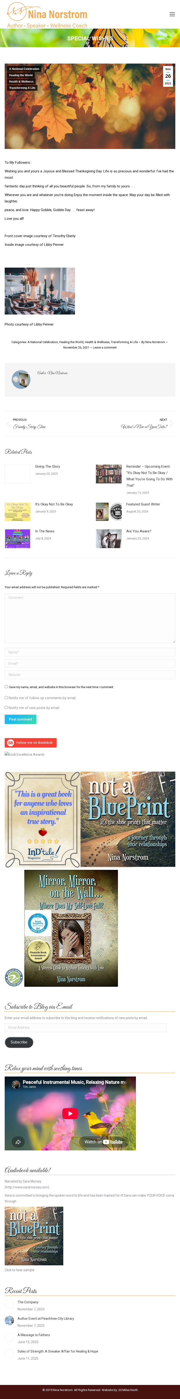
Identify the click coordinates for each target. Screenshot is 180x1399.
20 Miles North (128, 1390)
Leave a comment (105, 347)
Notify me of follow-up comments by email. (42, 698)
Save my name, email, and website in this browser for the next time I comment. (61, 687)
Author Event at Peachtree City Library (46, 1318)
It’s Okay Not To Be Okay (54, 504)
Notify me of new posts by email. (34, 708)
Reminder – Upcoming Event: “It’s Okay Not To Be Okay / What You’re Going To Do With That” (149, 476)
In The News (44, 531)
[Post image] (17, 474)
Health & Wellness (21, 81)
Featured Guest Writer (143, 504)
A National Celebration (24, 69)
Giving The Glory (47, 466)
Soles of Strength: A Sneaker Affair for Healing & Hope (58, 1351)
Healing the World (21, 75)
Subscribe (19, 1042)
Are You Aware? (138, 531)
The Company (28, 1302)
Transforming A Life (22, 88)
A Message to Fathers (34, 1335)
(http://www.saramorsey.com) (27, 1187)
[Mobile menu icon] (172, 14)
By (153, 342)
